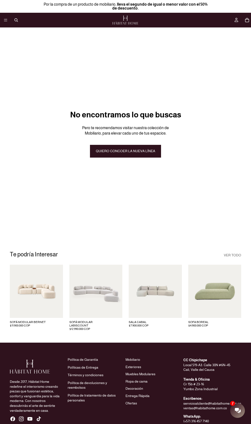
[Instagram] (21, 419)
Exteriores (133, 367)
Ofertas (131, 403)
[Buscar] (16, 20)
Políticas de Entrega (83, 367)
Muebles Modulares (140, 374)
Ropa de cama (137, 381)
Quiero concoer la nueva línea (125, 151)
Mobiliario (133, 360)
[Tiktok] (39, 419)
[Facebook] (13, 419)
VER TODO (232, 255)
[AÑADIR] (55, 310)
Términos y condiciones (85, 375)
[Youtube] (30, 419)
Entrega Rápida (138, 396)
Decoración (134, 388)
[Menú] (5, 20)
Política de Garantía (83, 360)
